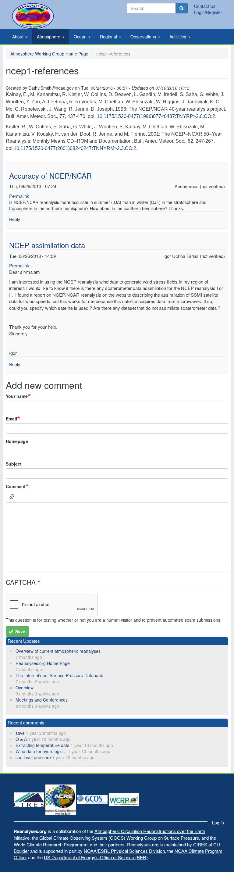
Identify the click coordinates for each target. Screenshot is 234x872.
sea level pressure (33, 757)
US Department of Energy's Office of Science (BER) (96, 857)
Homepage (17, 441)
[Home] (33, 16)
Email (11, 419)
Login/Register (208, 12)
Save (19, 631)
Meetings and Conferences (42, 700)
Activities (178, 37)
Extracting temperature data (42, 745)
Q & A (21, 739)
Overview (25, 687)
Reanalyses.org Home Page (43, 663)
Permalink (19, 196)
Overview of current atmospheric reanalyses (58, 651)
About (18, 37)
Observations (143, 37)
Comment (16, 486)
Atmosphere (49, 37)
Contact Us (204, 6)
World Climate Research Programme (50, 844)
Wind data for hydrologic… (41, 751)
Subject (14, 464)
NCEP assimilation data (47, 245)
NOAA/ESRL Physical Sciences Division (124, 851)
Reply (14, 219)
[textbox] (117, 529)
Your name (17, 396)
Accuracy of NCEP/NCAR (50, 175)
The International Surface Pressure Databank (59, 675)
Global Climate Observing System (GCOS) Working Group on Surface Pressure (119, 837)
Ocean (81, 37)
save (20, 733)
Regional (109, 37)
